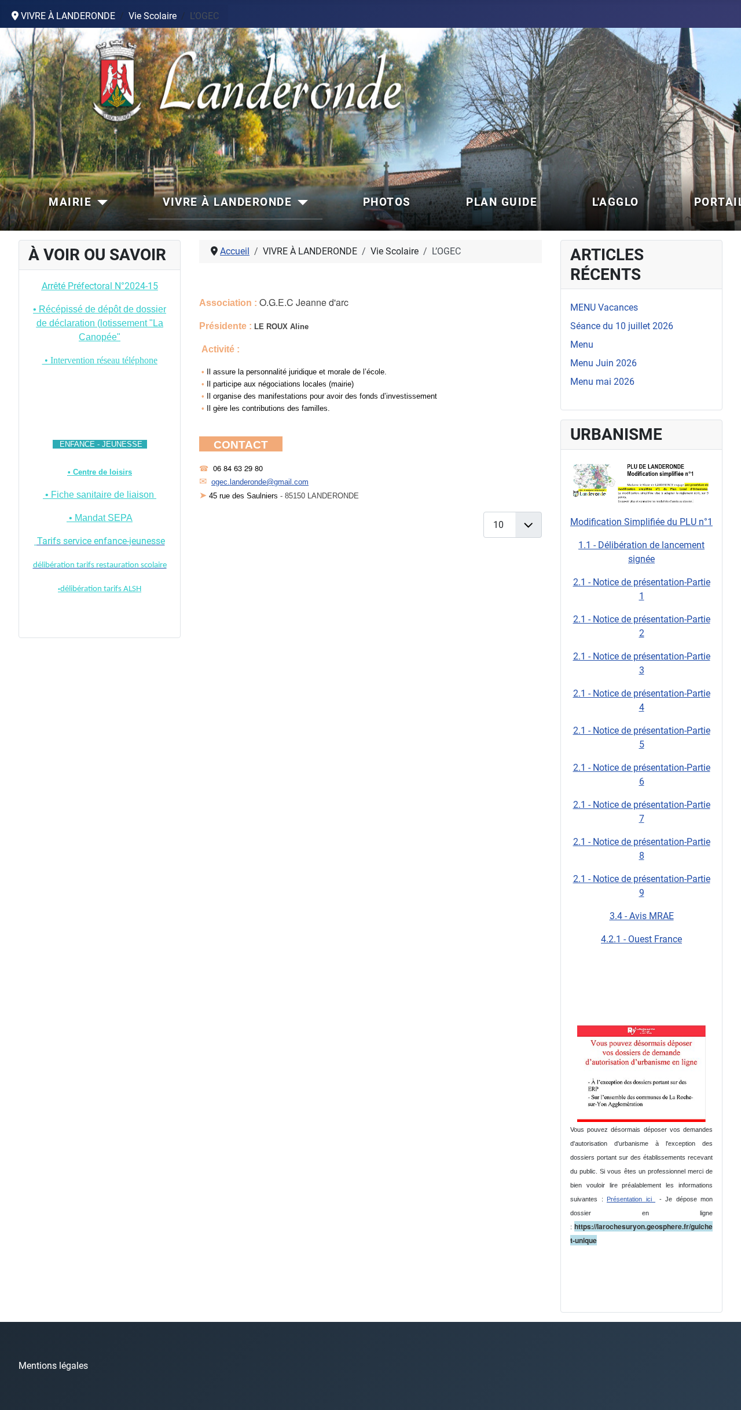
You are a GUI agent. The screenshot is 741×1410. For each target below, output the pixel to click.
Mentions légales (53, 1365)
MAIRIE (70, 202)
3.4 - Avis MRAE (642, 915)
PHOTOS (387, 202)
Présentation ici (631, 1199)
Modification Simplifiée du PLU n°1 (641, 521)
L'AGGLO (615, 202)
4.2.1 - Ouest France (641, 939)
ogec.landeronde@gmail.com (260, 482)
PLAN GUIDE (501, 202)
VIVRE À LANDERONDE (227, 202)
